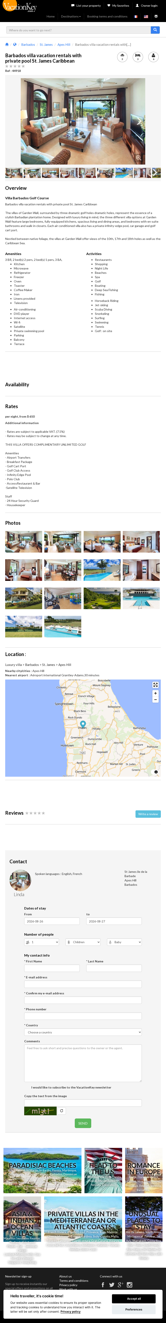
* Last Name (94, 961)
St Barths (45, 1170)
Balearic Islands (34, 1178)
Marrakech (139, 1240)
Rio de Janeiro (135, 1232)
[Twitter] (112, 1286)
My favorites (120, 5)
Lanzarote (64, 1240)
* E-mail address (35, 977)
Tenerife (51, 1240)
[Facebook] (103, 1286)
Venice (154, 1177)
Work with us (68, 1289)
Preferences (133, 1309)
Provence (132, 1185)
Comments (32, 1041)
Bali (10, 1170)
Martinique (69, 1170)
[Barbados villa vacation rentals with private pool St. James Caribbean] (83, 121)
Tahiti (41, 1186)
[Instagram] (129, 1286)
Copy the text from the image (45, 1096)
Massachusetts (107, 1180)
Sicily (96, 1236)
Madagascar (135, 1236)
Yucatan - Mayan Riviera (33, 1182)
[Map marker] (83, 725)
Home (51, 16)
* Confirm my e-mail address (44, 993)
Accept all (134, 1298)
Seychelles (64, 1178)
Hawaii (93, 1180)
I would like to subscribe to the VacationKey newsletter (71, 1087)
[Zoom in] (155, 693)
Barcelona (143, 1190)
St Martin (32, 1170)
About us (65, 1276)
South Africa (153, 1232)
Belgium (144, 1185)
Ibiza (103, 1232)
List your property (89, 5)
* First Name (33, 961)
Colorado (108, 1185)
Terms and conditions (73, 1280)
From (28, 914)
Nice (140, 1181)
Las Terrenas (70, 1182)
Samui (31, 1242)
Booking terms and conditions (107, 16)
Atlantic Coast (76, 1232)
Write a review (148, 814)
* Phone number (35, 1009)
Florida (56, 1170)
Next (138, 121)
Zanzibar (149, 1236)
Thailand (19, 1170)
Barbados (56, 1174)
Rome (132, 1177)
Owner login (149, 5)
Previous (27, 121)
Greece (51, 1236)
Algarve (114, 1240)
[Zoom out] (155, 699)
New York (105, 1177)
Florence (143, 1177)
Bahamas (31, 1174)
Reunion (11, 1182)
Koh (24, 1242)
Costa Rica (154, 1240)
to (88, 914)
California (91, 1177)
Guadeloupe (16, 1174)
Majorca (112, 1232)
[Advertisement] (84, 364)
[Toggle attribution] (156, 772)
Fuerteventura (81, 1240)
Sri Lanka (55, 1182)
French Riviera (57, 1232)
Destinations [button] (70, 16)
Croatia (105, 1236)
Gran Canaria (99, 1240)
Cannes (131, 1181)
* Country (31, 1025)
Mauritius (51, 1178)
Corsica (75, 1236)
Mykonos (63, 1236)
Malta (114, 1236)
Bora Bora (63, 1186)
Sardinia (86, 1236)
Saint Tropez (152, 1181)
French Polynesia (25, 1186)
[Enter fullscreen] (155, 685)
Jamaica (43, 1174)
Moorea (51, 1186)
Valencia (155, 1185)
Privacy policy (68, 1285)
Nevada (96, 1185)
